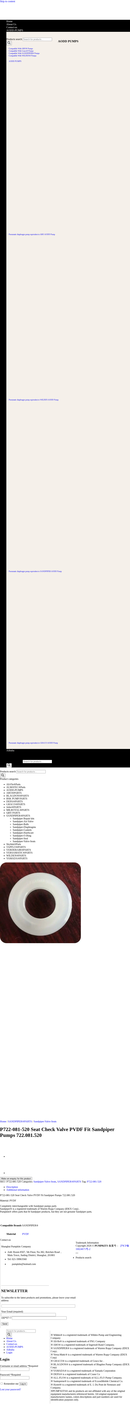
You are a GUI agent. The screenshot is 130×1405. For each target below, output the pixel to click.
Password (10, 1374)
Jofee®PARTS (13, 807)
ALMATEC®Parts (15, 787)
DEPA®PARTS (14, 801)
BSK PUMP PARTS (16, 798)
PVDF (25, 1234)
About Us (11, 24)
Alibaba (10, 750)
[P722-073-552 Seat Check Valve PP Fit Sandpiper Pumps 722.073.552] (14, 1173)
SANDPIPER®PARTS (18, 815)
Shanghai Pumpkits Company (16, 1246)
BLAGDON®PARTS (17, 795)
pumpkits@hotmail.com (24, 1264)
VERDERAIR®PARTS (18, 850)
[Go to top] (77, 1253)
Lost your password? (10, 1389)
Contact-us (11, 27)
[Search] (9, 43)
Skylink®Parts (13, 844)
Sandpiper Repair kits (23, 818)
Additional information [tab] (17, 1189)
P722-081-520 (94, 1181)
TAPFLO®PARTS (16, 847)
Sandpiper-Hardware (23, 832)
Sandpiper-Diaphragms (24, 827)
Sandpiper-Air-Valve (23, 821)
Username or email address (19, 1366)
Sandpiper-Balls (21, 824)
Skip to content (7, 1)
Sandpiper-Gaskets (22, 830)
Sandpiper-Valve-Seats (24, 841)
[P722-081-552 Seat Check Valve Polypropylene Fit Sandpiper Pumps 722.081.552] (14, 1157)
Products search (14, 39)
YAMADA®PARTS (16, 858)
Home (9, 21)
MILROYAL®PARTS (17, 810)
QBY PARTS (13, 812)
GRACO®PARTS (15, 804)
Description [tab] (12, 1187)
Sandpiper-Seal (20, 838)
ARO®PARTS (14, 793)
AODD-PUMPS (14, 30)
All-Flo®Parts (13, 784)
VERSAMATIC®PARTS (19, 852)
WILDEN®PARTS (16, 855)
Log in (23, 1384)
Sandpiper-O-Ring (22, 835)
